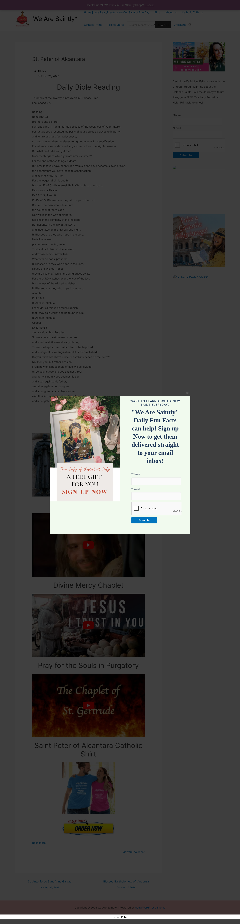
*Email (135, 489)
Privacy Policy (120, 917)
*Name (135, 474)
